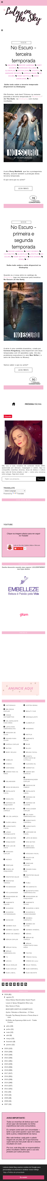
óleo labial (11, 973)
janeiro (9, 1045)
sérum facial (11, 947)
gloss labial (11, 822)
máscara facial (32, 853)
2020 (6, 1064)
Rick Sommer (35, 257)
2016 (6, 1076)
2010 (6, 1095)
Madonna (30, 728)
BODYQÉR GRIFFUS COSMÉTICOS (19, 1009)
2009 (6, 1098)
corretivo (30, 768)
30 (33, 379)
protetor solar (12, 877)
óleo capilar (11, 969)
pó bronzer (11, 887)
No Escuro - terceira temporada (23, 54)
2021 (6, 1061)
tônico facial (31, 957)
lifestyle (35, 70)
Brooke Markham (26, 65)
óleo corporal (32, 969)
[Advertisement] (23, 658)
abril (8, 1035)
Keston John (23, 70)
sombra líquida (12, 930)
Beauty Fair (31, 711)
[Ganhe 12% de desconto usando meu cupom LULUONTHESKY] (23, 623)
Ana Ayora (11, 65)
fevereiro (9, 1041)
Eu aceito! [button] (23, 1177)
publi (28, 883)
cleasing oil (31, 764)
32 (33, 198)
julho (8, 1026)
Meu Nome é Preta (13, 1006)
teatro (29, 953)
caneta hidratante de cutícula (29, 758)
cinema (9, 764)
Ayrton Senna (32, 705)
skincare (9, 920)
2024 (6, 1052)
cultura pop (9, 254)
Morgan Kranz (30, 73)
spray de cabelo (13, 933)
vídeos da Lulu (32, 961)
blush (28, 748)
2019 (6, 1067)
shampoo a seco (32, 908)
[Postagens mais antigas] (33, 405)
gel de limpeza (12, 816)
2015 (6, 1079)
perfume (9, 865)
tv (30, 79)
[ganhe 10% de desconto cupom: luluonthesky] (23, 603)
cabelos (9, 760)
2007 (6, 1104)
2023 (6, 1055)
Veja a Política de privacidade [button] (13, 1172)
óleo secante (31, 973)
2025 (6, 1048)
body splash (11, 752)
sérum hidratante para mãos (31, 945)
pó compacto (31, 887)
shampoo (9, 908)
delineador (10, 781)
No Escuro (37, 96)
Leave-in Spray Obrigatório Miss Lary (19, 1003)
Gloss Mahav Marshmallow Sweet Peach (20, 1000)
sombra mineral (32, 930)
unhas (8, 961)
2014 (6, 1082)
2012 (6, 1089)
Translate (20, 493)
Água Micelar (11, 965)
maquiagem (10, 842)
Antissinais (10, 705)
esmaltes (10, 799)
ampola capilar (12, 744)
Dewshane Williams (27, 68)
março (8, 1038)
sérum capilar (12, 939)
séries (21, 259)
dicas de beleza (12, 787)
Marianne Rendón (13, 73)
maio (8, 1032)
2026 (6, 994)
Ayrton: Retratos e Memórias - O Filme (20, 1012)
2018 (6, 1070)
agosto (9, 997)
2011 (6, 1092)
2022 (6, 1058)
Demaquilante (32, 717)
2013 (6, 1086)
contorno (10, 768)
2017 (6, 1073)
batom (8, 748)
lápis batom (11, 838)
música (9, 859)
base (28, 744)
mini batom (30, 842)
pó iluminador (12, 892)
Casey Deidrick (32, 251)
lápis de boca (31, 838)
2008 (6, 1101)
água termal (31, 965)
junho (8, 1029)
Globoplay (10, 70)
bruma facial (31, 752)
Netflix (29, 734)
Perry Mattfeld (24, 76)
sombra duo (11, 926)
